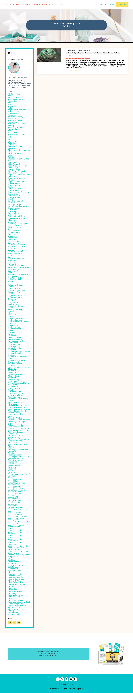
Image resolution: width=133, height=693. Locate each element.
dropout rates (14, 232)
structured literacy (16, 565)
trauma (11, 593)
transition (12, 590)
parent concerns (15, 397)
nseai (10, 390)
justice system (14, 344)
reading (11, 453)
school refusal (14, 486)
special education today (18, 546)
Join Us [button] (122, 4)
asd (9, 131)
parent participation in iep (19, 409)
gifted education (15, 295)
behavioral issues (15, 146)
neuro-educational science (19, 383)
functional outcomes (17, 290)
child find (12, 162)
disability (12, 222)
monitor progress (15, 379)
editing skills (13, 243)
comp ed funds (14, 188)
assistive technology (17, 134)
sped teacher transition (18, 551)
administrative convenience (14, 112)
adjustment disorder (17, 110)
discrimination (14, 225)
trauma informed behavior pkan (15, 596)
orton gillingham (15, 393)
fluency (11, 281)
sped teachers (14, 553)
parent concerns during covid (18, 399)
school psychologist (16, 483)
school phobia (14, 481)
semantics (12, 504)
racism (11, 448)
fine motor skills (15, 278)
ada (9, 103)
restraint (12, 469)
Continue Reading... (73, 70)
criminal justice (14, 204)
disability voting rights (18, 223)
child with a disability (17, 166)
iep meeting (13, 325)
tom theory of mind (17, 583)
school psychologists (17, 484)
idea (10, 313)
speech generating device (19, 555)
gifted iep (12, 299)
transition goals (15, 591)
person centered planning (19, 420)
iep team (12, 332)
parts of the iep (15, 418)
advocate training (15, 120)
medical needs (14, 371)
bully (10, 155)
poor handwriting (15, 427)
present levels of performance (15, 436)
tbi (9, 572)
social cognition (15, 514)
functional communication (14, 287)
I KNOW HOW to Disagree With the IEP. (78, 50)
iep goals (12, 323)
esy (9, 257)
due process (98, 53)
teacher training (15, 576)
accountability (14, 101)
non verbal (13, 385)
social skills (13, 523)
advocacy (12, 115)
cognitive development (18, 181)
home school (13, 308)
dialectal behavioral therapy (16, 219)
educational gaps (15, 252)
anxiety (11, 125)
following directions (16, 285)
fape (10, 273)
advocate (12, 118)
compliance (13, 194)
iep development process (19, 322)
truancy (11, 598)
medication (12, 372)
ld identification (15, 348)
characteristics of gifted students (18, 159)
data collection (14, 213)
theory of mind (14, 581)
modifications (13, 378)
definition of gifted (16, 216)
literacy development (17, 357)
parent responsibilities (18, 411)
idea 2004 (12, 315)
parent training (14, 413)
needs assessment (16, 381)
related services (15, 463)
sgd (9, 511)
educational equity (16, 250)
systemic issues (14, 570)
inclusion (12, 334)
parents (11, 416)
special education (15, 530)
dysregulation (14, 241)
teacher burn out (15, 574)
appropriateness (15, 129)
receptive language (16, 460)
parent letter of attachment (15, 403)
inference (12, 336)
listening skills (14, 353)
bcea (10, 139)
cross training (14, 208)
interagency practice (16, 341)
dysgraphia (13, 237)
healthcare (12, 304)
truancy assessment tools (19, 602)
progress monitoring (17, 441)
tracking (11, 586)
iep (9, 316)
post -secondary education (19, 428)
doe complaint (89, 53)
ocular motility (14, 392)
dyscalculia (12, 236)
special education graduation (15, 539)
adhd (10, 108)
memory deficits (15, 374)
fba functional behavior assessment (18, 275)
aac (9, 96)
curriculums (13, 211)
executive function (16, 266)
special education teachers (15, 543)
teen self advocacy (16, 579)
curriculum (12, 209)
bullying (11, 157)
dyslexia (11, 239)
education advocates (17, 246)
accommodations (15, 99)
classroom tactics (15, 173)
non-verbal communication (14, 387)
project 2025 (13, 442)
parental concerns (15, 414)
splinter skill (13, 562)
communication (14, 185)
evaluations (13, 260)
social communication (17, 516)
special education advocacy (15, 532)
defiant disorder (15, 215)
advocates (12, 122)
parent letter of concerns (19, 406)
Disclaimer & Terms (58, 689)
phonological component (18, 421)
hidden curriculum (16, 306)
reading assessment (16, 455)
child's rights (13, 167)
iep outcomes (14, 327)
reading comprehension (18, 456)
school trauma (14, 491)
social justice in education (19, 521)
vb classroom (14, 607)
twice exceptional (15, 604)
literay (11, 358)
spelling (11, 560)
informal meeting (108, 53)
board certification (16, 153)
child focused (14, 164)
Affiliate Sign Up (76, 689)
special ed (12, 528)
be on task (13, 141)
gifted (10, 294)
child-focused (14, 169)
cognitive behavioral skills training (19, 175)
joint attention (14, 343)
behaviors (12, 148)
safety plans (13, 472)
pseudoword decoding (17, 444)
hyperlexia (12, 311)
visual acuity (13, 609)
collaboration (14, 183)
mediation (117, 53)
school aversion (14, 479)
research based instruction (14, 466)
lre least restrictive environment (16, 361)
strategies (12, 563)
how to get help (15, 309)
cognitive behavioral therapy (16, 179)
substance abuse (15, 567)
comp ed (12, 187)
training (11, 588)
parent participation (16, 407)
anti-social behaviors (17, 124)
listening (12, 350)
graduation (13, 302)
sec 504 (11, 495)
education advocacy (16, 244)
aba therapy (13, 97)
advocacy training (15, 117)
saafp (10, 470)
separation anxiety (16, 507)
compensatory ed (15, 190)
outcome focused (15, 395)
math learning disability (18, 367)
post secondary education (19, 430)
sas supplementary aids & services (19, 475)
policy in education (16, 425)
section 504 (13, 497)
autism (68, 53)
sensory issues (14, 505)
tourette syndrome (16, 584)
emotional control (15, 253)
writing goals (14, 614)
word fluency (13, 612)
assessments (13, 132)
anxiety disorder (15, 127)
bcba (10, 138)
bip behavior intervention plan (19, 151)
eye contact (13, 271)
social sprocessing (16, 525)
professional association (18, 439)
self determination (16, 500)
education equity (15, 248)
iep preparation (14, 329)
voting (11, 611)
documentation (14, 227)
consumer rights (15, 197)
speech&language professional (16, 557)
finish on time (14, 280)
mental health (14, 376)
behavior (11, 143)
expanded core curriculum (19, 267)
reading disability (15, 458)
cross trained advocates (18, 206)
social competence (16, 518)
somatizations (14, 526)
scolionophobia (14, 493)
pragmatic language (16, 432)
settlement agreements (18, 509)
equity (10, 255)
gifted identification (16, 297)
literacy (11, 355)
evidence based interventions (14, 263)
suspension (13, 569)
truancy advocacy (15, 600)
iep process (13, 330)
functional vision (15, 292)
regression (12, 462)
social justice (13, 519)
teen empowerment (16, 577)
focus (10, 283)
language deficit (15, 346)
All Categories (14, 94)
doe (9, 229)
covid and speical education (15, 201)
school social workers (17, 490)
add (9, 104)
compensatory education (18, 192)
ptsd (10, 446)
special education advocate (15, 536)
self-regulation (14, 502)
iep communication (16, 318)
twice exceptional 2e (17, 605)
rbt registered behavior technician (18, 450)
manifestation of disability (15, 364)
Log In (111, 4)
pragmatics (13, 434)
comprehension (14, 195)
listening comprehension (19, 351)
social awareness (15, 512)
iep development (15, 320)
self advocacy (13, 498)
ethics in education (16, 259)
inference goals (14, 337)
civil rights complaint (78, 53)
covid (10, 199)
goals (10, 301)
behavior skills (14, 145)
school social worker (17, 488)
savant (11, 477)
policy (10, 423)
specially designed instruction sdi (16, 548)
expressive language (17, 269)
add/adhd (12, 106)
